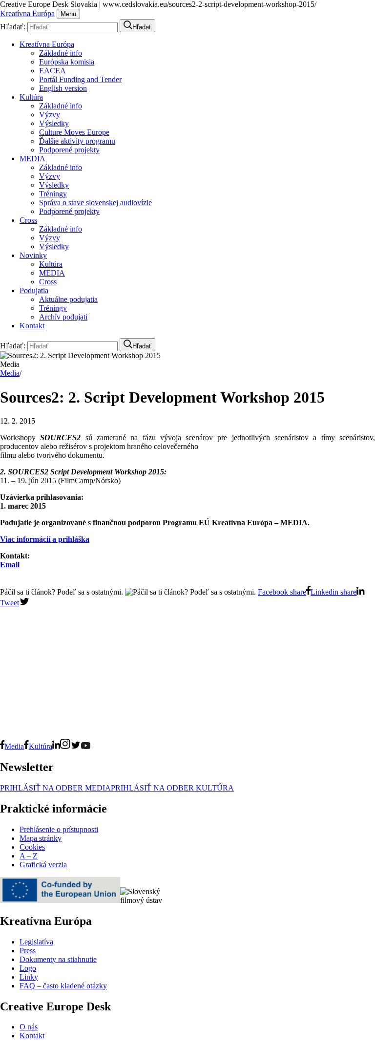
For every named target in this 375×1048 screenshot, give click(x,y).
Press (28, 950)
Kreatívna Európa (27, 13)
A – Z (29, 856)
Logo (28, 968)
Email (10, 564)
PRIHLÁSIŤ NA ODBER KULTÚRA (172, 788)
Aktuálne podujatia (68, 299)
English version (63, 88)
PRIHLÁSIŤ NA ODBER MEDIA (55, 788)
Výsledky (54, 123)
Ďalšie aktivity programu (77, 141)
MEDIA (32, 158)
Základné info (60, 53)
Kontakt (32, 325)
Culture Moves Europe (74, 132)
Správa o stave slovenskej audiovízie (95, 202)
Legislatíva (36, 942)
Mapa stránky (41, 838)
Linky (29, 977)
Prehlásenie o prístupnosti (59, 829)
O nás (29, 1027)
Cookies (32, 847)
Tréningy (53, 194)
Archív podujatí (63, 317)
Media (10, 373)
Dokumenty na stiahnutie (58, 959)
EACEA (52, 70)
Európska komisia (66, 62)
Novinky (33, 255)
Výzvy (49, 114)
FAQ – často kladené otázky (63, 986)
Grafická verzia (43, 864)
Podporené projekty (69, 150)
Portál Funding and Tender (80, 79)
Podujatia (34, 290)
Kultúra (31, 97)
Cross (28, 220)
